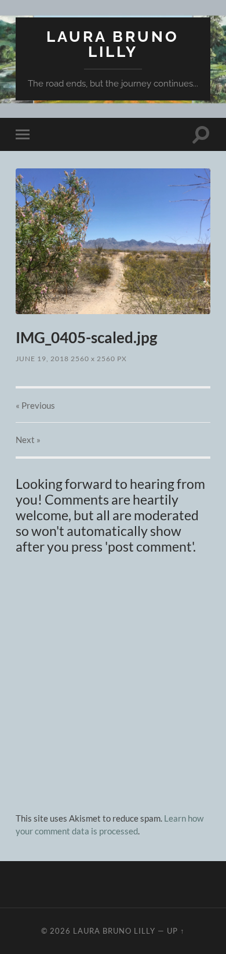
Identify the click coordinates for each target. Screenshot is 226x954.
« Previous (35, 405)
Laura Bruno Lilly (112, 43)
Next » (28, 439)
